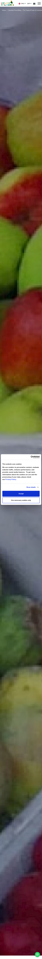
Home (4, 10)
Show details (31, 487)
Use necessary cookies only (21, 500)
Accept (21, 494)
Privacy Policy (10, 479)
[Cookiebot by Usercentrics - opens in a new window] (31, 457)
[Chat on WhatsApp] (37, 954)
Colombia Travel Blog (14, 10)
